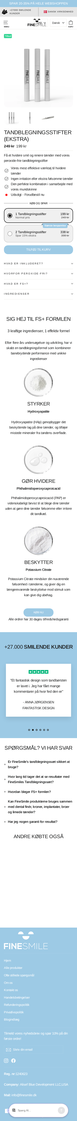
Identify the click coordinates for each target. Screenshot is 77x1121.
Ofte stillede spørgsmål (19, 975)
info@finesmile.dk (24, 1095)
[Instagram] (6, 1060)
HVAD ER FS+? (16, 283)
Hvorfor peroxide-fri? (26, 273)
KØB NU (39, 612)
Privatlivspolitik (14, 1012)
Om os (8, 982)
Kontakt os (11, 990)
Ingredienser (17, 293)
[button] (38, 215)
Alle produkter (13, 967)
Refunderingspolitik (16, 1004)
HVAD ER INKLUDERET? (23, 263)
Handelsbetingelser (17, 997)
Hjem (7, 960)
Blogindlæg (11, 1019)
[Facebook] (13, 1060)
